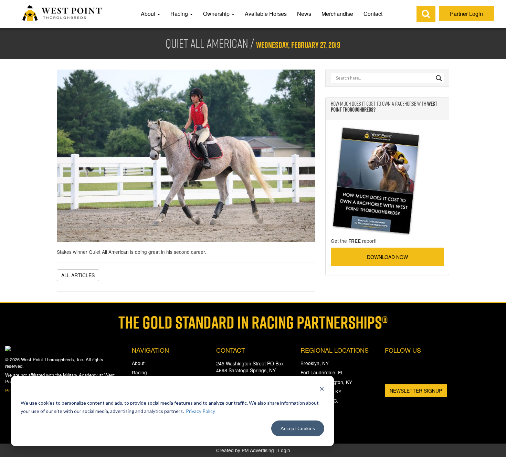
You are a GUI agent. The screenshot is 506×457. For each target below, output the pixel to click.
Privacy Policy (200, 411)
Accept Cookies (298, 428)
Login (284, 450)
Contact (372, 14)
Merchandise (337, 14)
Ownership (217, 14)
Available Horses (266, 14)
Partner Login (466, 14)
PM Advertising (258, 450)
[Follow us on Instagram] (390, 374)
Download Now (387, 256)
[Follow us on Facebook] (390, 364)
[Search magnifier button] (439, 78)
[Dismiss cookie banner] (321, 389)
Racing (179, 14)
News (304, 14)
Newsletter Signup (416, 390)
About (149, 14)
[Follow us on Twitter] (410, 364)
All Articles (78, 275)
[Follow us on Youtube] (429, 365)
